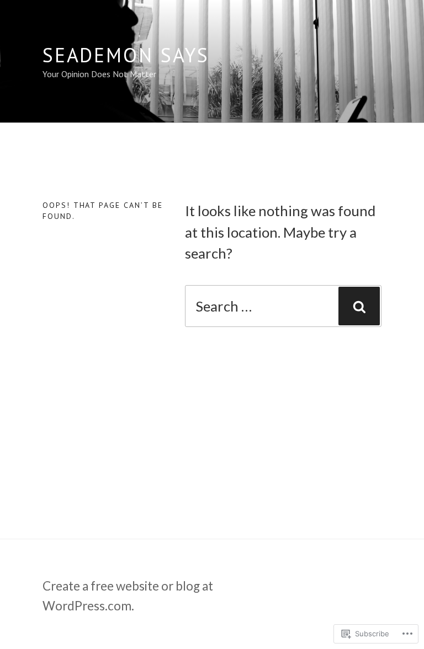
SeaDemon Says (126, 55)
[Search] (359, 306)
